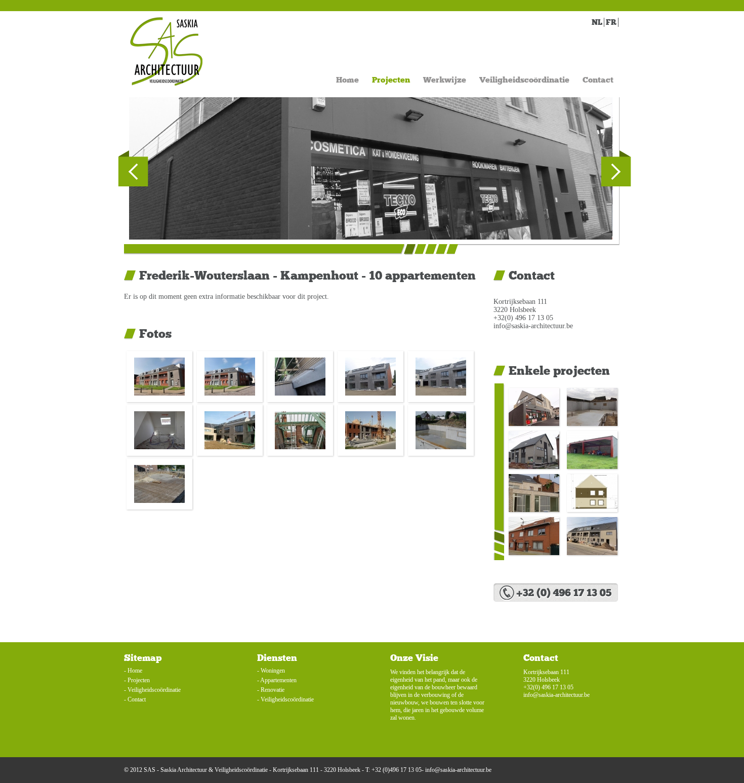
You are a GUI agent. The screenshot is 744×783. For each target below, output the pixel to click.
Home (347, 80)
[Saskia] (166, 51)
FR (611, 22)
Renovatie (272, 689)
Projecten (391, 80)
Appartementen (278, 680)
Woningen (273, 670)
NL (597, 22)
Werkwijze (444, 80)
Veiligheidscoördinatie (524, 80)
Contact (598, 80)
